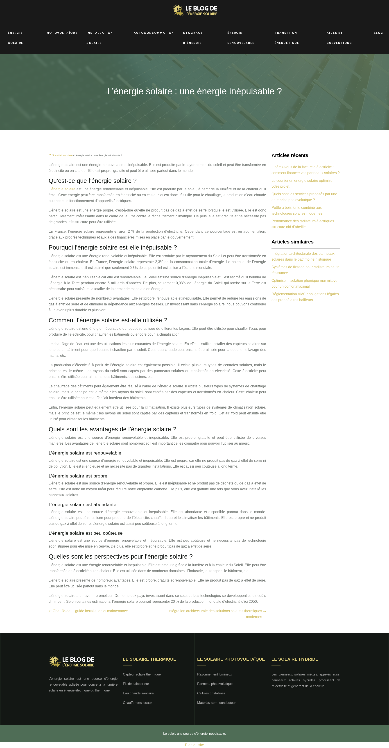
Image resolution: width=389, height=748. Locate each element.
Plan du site (194, 745)
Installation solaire (99, 38)
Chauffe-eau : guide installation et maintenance (90, 611)
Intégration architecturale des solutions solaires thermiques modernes (215, 614)
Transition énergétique (287, 38)
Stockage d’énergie (193, 38)
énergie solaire (63, 189)
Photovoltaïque (61, 33)
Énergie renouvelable (240, 38)
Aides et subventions (339, 38)
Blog (378, 33)
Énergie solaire (15, 38)
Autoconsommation (154, 33)
